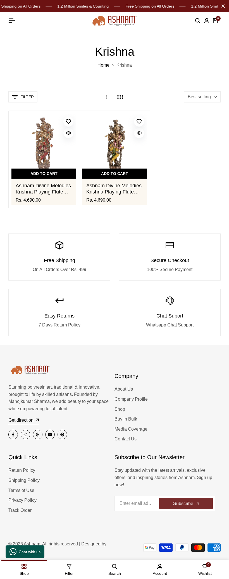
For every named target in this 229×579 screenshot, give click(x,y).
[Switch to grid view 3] (120, 97)
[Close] (222, 6)
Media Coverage (131, 429)
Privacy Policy (22, 500)
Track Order (20, 510)
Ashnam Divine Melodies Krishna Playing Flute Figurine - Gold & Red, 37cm (43, 189)
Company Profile (131, 399)
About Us (124, 389)
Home (103, 65)
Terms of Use (21, 490)
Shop (120, 409)
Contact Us (126, 438)
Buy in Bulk (126, 419)
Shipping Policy (24, 480)
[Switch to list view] (108, 97)
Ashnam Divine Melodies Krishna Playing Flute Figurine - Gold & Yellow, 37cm (114, 189)
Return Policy (21, 470)
